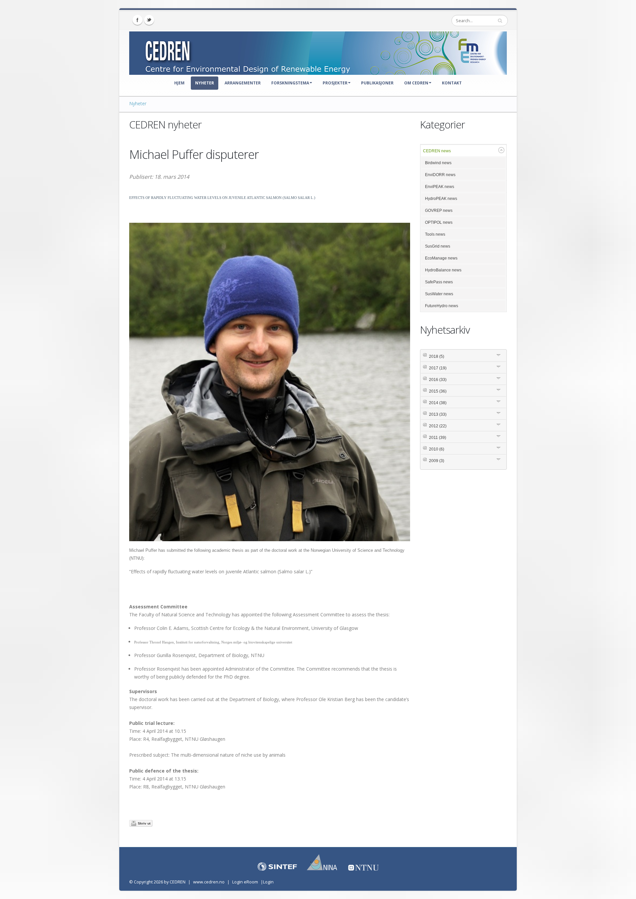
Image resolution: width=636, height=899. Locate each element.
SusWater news (439, 294)
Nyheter (204, 83)
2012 (438, 426)
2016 (438, 379)
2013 (438, 414)
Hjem (179, 83)
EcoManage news (441, 258)
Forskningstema (290, 83)
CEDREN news (437, 151)
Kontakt (452, 83)
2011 (437, 437)
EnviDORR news (440, 174)
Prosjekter (335, 83)
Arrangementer (243, 83)
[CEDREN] (318, 51)
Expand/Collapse (501, 150)
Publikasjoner (377, 83)
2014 (438, 403)
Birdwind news (438, 163)
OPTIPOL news (438, 222)
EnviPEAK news (439, 186)
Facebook (137, 20)
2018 (436, 356)
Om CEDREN (416, 83)
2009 (436, 460)
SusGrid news (437, 246)
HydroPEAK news (441, 198)
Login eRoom (245, 882)
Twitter (149, 20)
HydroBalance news (443, 270)
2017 (438, 368)
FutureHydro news (441, 306)
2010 (436, 449)
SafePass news (439, 282)
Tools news (435, 234)
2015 (438, 391)
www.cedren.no (209, 882)
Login (268, 882)
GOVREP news (438, 210)
